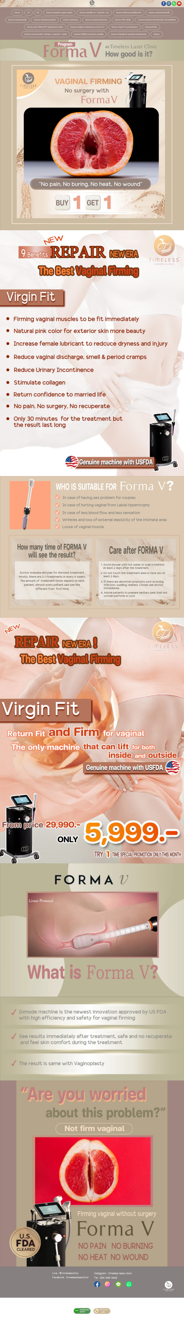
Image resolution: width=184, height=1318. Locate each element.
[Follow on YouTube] (179, 3)
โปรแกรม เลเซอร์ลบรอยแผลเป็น (45, 20)
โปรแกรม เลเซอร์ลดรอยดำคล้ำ (159, 12)
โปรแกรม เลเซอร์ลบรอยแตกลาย (96, 20)
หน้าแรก (17, 12)
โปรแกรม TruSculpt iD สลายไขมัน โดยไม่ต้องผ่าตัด (128, 34)
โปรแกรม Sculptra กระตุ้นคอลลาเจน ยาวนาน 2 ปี (87, 27)
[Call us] (174, 3)
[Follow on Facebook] (163, 3)
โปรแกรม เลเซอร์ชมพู (70, 20)
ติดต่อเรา (157, 34)
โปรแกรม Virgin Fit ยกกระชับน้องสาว (125, 27)
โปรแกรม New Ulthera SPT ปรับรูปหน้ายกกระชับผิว (45, 27)
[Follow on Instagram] (168, 3)
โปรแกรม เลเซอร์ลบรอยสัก (17, 20)
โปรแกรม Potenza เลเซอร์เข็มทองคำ (128, 12)
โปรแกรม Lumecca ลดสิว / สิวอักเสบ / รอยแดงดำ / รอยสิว (45, 34)
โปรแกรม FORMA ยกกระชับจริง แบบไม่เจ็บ (88, 34)
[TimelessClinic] (92, 3)
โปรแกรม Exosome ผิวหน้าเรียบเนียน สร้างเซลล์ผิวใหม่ (157, 20)
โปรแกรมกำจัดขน (151, 27)
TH (28, 12)
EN (38, 12)
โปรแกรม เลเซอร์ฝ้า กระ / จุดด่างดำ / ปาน (94, 12)
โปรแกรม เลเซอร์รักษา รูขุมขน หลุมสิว (59, 12)
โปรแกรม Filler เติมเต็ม (123, 20)
